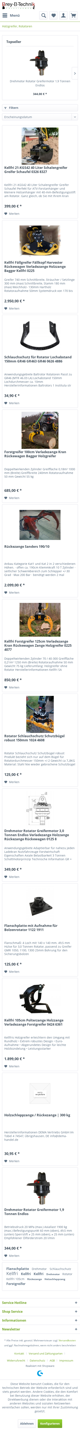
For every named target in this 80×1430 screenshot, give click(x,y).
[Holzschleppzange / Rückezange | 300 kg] (40, 1093)
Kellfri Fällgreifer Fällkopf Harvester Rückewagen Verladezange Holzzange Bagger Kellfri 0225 (35, 266)
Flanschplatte (18, 1268)
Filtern (13, 108)
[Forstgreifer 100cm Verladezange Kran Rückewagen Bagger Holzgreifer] (40, 430)
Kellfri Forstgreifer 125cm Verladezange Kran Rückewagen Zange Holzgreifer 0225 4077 (38, 645)
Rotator (67, 1274)
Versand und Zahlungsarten (46, 1353)
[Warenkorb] (73, 15)
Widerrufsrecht (16, 1360)
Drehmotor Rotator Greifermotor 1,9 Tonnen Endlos (40, 83)
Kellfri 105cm (15, 1279)
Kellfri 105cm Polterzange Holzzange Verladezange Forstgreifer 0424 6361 (33, 1022)
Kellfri (12, 1273)
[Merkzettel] (53, 15)
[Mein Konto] (63, 15)
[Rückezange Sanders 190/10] (40, 524)
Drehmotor (40, 1269)
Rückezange (34, 1279)
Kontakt (19, 1353)
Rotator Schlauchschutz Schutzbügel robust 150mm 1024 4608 (34, 738)
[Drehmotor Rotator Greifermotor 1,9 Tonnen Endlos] (40, 62)
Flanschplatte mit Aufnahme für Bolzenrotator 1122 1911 (30, 928)
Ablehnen (27, 1423)
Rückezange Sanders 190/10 (26, 546)
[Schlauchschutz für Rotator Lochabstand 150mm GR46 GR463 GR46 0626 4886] (40, 335)
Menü (15, 15)
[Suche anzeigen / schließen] (43, 15)
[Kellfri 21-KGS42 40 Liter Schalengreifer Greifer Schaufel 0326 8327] (40, 146)
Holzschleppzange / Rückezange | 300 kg (37, 1115)
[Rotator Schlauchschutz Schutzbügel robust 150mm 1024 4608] (40, 714)
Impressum (66, 1360)
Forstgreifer (15, 1283)
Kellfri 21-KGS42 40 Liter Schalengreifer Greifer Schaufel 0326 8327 (35, 170)
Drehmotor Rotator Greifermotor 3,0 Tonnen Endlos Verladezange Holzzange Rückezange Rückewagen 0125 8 (36, 835)
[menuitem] (11, 15)
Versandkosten (67, 1340)
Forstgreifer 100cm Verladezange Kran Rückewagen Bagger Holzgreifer (35, 454)
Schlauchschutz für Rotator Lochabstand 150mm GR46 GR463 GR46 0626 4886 (38, 359)
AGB (52, 1360)
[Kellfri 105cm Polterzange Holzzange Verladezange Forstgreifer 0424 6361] (40, 998)
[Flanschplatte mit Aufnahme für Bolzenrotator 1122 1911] (40, 904)
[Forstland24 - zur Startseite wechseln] (18, 5)
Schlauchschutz (60, 1269)
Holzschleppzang (55, 1279)
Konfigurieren (50, 1423)
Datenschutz (37, 1360)
